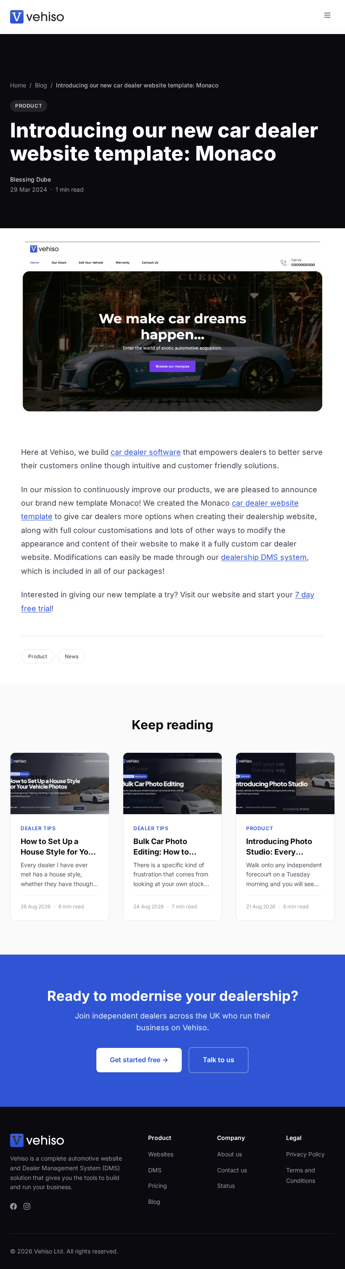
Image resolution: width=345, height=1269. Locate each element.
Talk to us (218, 1059)
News (71, 656)
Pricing (157, 1185)
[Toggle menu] (327, 17)
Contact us (232, 1170)
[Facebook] (13, 1207)
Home (18, 85)
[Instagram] (27, 1207)
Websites (160, 1154)
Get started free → (139, 1059)
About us (229, 1154)
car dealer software (146, 452)
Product (37, 656)
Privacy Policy (305, 1154)
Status (226, 1185)
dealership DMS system (264, 557)
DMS (155, 1170)
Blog (41, 85)
